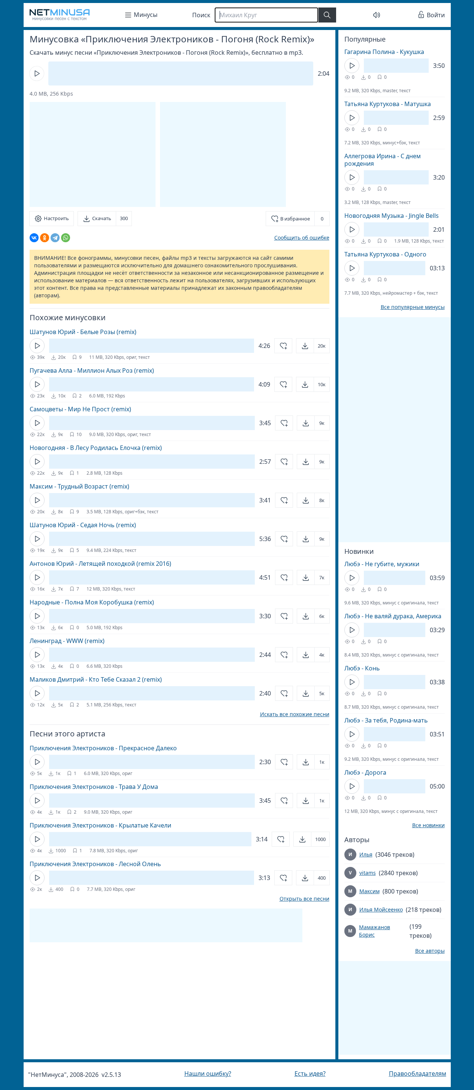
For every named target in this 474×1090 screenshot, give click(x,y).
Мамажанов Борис (374, 931)
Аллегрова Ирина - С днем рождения (382, 159)
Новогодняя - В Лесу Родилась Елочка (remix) (96, 447)
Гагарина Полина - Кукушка (384, 51)
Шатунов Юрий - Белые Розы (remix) (83, 332)
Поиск (201, 15)
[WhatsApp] (65, 237)
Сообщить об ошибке (301, 237)
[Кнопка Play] (37, 73)
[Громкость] (376, 15)
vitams (367, 872)
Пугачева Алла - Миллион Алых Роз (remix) (92, 370)
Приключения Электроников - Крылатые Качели (100, 825)
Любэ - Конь (362, 668)
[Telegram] (55, 237)
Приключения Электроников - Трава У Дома (94, 786)
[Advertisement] (223, 154)
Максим (369, 891)
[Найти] (327, 14)
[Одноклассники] (44, 237)
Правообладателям (417, 1073)
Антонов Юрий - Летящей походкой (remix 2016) (100, 563)
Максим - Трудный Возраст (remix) (79, 486)
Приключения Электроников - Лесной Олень (95, 864)
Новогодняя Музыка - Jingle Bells (391, 215)
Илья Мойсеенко (381, 909)
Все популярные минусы (413, 307)
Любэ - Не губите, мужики (381, 564)
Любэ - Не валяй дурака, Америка (392, 616)
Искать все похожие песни (294, 714)
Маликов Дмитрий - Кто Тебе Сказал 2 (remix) (96, 679)
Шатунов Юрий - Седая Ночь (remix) (83, 525)
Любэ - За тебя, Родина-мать (386, 720)
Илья (365, 854)
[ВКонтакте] (34, 237)
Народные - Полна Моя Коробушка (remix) (92, 602)
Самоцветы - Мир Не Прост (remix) (80, 409)
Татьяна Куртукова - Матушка (387, 104)
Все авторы (430, 951)
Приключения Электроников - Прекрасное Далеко (103, 748)
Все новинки (428, 825)
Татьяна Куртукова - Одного (385, 254)
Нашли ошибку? (207, 1073)
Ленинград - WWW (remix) (67, 641)
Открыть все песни (304, 898)
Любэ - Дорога (365, 772)
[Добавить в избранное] (283, 346)
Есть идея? (310, 1073)
